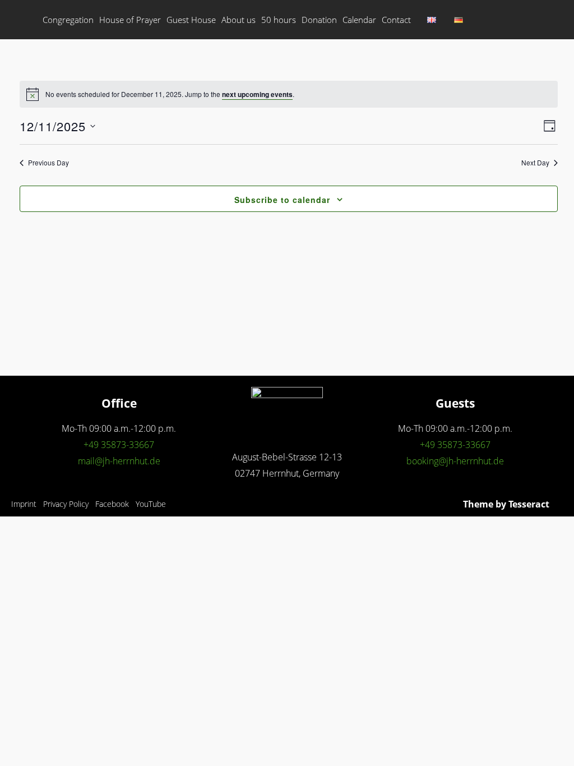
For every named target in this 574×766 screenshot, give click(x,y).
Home (26, 19)
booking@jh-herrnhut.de (455, 461)
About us (238, 19)
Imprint (23, 504)
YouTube (151, 504)
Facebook (112, 504)
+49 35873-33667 (119, 445)
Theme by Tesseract (506, 504)
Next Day (535, 162)
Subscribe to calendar (282, 199)
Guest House (191, 19)
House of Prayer (130, 19)
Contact (396, 19)
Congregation (68, 19)
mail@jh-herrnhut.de (119, 461)
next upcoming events (257, 94)
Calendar (359, 19)
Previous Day (48, 162)
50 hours (278, 19)
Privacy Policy (66, 504)
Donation (319, 19)
